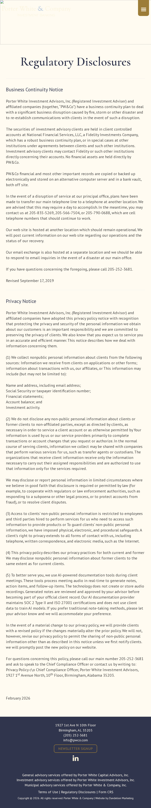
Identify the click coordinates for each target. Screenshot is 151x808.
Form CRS (106, 792)
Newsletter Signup (75, 748)
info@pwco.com (75, 740)
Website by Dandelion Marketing (114, 798)
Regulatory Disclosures (78, 792)
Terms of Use (48, 792)
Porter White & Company (36, 14)
